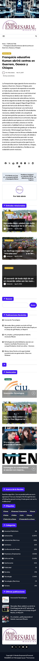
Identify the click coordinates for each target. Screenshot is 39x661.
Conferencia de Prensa (12, 549)
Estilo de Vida (6, 53)
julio (22, 515)
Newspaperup (18, 658)
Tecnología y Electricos (12, 581)
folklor (15, 515)
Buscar (9, 299)
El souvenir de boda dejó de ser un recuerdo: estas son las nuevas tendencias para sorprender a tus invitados (19, 282)
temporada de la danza (27, 519)
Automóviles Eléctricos (11, 430)
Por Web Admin (10, 72)
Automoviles (8, 536)
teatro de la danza (10, 519)
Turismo (7, 586)
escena (33, 511)
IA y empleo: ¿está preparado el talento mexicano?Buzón (17, 336)
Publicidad (7, 567)
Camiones (7, 545)
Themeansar (30, 658)
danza (6, 511)
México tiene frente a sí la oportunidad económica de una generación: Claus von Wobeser (18, 353)
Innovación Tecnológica (12, 320)
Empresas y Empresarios (12, 455)
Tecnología (8, 379)
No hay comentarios (9, 76)
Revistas (7, 572)
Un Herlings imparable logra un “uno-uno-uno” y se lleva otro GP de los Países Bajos (19, 253)
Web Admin (21, 196)
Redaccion (10, 228)
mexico (30, 515)
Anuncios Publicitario (11, 531)
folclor (6, 515)
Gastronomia (8, 563)
